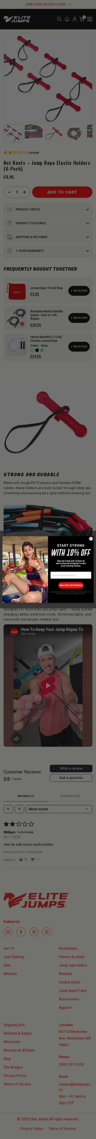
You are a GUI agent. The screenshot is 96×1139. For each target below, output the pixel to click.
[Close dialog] (91, 538)
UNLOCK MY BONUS (70, 585)
